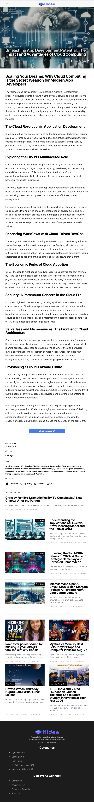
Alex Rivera (53, 714)
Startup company (12, 474)
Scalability (9, 471)
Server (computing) (23, 471)
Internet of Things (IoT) (58, 684)
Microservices (35, 469)
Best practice (55, 466)
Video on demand (28, 474)
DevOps (24, 469)
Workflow (40, 474)
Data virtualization (12, 469)
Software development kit (75, 471)
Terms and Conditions (22, 789)
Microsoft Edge (48, 469)
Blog (64, 466)
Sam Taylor (9, 456)
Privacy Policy (18, 785)
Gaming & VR (54, 639)
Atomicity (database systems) (37, 466)
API (22, 466)
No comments (23, 61)
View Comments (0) (47, 431)
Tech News (13, 46)
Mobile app (60, 469)
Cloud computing (74, 466)
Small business (57, 471)
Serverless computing (41, 471)
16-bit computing (12, 466)
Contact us (17, 780)
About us (16, 793)
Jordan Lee (53, 661)
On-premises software (75, 469)
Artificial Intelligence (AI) (23, 765)
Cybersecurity (18, 752)
